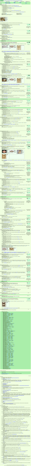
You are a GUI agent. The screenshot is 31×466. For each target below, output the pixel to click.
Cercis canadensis (6, 93)
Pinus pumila (10, 34)
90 (5, 436)
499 (11, 456)
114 (19, 447)
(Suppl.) (14, 131)
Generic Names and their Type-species (14, 398)
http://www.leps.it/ (16, 396)
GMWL (11, 27)
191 (13, 67)
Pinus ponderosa (5, 167)
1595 (19, 265)
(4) (11, 245)
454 (16, 131)
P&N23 (4, 14)
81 (16, 105)
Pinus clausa (5, 190)
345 (17, 132)
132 (12, 5)
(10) (12, 254)
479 (12, 101)
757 (15, 456)
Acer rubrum (6, 51)
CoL (5, 14)
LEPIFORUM (20, 148)
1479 (3, 457)
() (26, 3)
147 (22, 414)
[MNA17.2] (8, 7)
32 (19, 448)
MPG (15, 69)
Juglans (4, 88)
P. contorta (9, 228)
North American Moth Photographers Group (7, 397)
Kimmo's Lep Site (5, 391)
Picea (8, 217)
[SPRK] (6, 77)
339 (18, 444)
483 (15, 118)
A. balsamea (14, 252)
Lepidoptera (8, 0)
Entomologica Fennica (5, 383)
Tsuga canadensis (6, 269)
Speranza (6, 3)
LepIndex (6, 33)
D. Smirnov (15, 80)
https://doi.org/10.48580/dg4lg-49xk (20, 395)
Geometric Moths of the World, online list (7, 386)
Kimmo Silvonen (3, 153)
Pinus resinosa (8, 177)
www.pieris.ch (9, 389)
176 (16, 296)
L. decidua (10, 208)
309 (16, 373)
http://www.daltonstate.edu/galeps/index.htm (24, 385)
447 (3, 463)
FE (14, 245)
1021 (20, 456)
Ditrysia (11, 0)
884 (18, 64)
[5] (11, 230)
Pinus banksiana (5, 228)
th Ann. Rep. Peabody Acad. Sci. (12, 192)
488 (18, 232)
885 (17, 236)
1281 (25, 456)
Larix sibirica (5, 34)
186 (26, 450)
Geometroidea (14, 0)
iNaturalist (8, 14)
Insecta (6, 0)
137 (23, 430)
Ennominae (21, 0)
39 (14, 6)
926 (19, 24)
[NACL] (5, 8)
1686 (19, 183)
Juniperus (5, 291)
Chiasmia (9, 3)
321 (12, 10)
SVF (7, 44)
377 (28, 430)
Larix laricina (7, 208)
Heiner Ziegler (23, 148)
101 (18, 179)
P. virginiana (11, 167)
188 (16, 54)
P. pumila (5, 252)
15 (27, 435)
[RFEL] (10, 7)
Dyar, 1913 (5, 373)
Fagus (15, 84)
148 (19, 142)
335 (13, 121)
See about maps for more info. (10, 403)
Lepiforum (4, 392)
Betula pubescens (6, 84)
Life (4, 0)
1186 (18, 239)
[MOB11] (5, 7)
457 (16, 461)
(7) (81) (12, 296)
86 (23, 427)
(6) (12, 225)
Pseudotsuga (5, 258)
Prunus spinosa (3, 51)
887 (19, 219)
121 (25, 427)
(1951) (12, 373)
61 (15, 230)
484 (13, 293)
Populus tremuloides (15, 51)
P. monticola (7, 252)
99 (20, 436)
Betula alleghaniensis (10, 51)
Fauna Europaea (5, 384)
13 (10, 412)
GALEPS (23, 170)
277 (7, 456)
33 (21, 440)
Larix (4, 217)
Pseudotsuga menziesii (20, 252)
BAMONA (5, 44)
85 (16, 276)
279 (21, 419)
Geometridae (17, 0)
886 (18, 109)
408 (10, 460)
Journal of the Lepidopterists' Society (7, 390)
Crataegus (9, 84)
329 (13, 10)
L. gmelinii (8, 34)
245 (28, 441)
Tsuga (23, 252)
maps (28, 44)
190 (14, 66)
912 (19, 111)
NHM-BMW (5, 13)
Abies (12, 252)
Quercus (17, 84)
